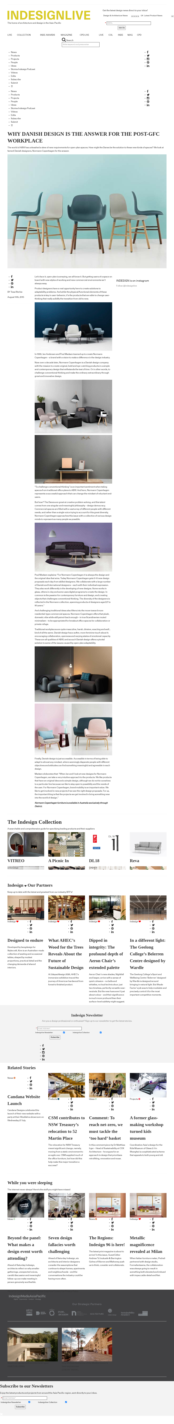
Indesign (11, 922)
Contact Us (58, 1291)
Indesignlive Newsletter (44, 1032)
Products (15, 56)
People (14, 62)
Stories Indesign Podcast (23, 69)
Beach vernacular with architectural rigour (28, 1363)
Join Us (122, 28)
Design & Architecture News (115, 16)
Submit (14, 83)
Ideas (13, 66)
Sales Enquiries (45, 1291)
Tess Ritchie (16, 292)
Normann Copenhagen (46, 803)
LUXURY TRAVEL (70, 1370)
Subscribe (16, 79)
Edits (13, 76)
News (14, 52)
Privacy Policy (71, 1291)
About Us (11, 1291)
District (38, 806)
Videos (14, 73)
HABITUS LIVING (16, 1366)
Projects (15, 59)
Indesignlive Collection (81, 1032)
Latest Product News (153, 16)
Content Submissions (27, 1291)
